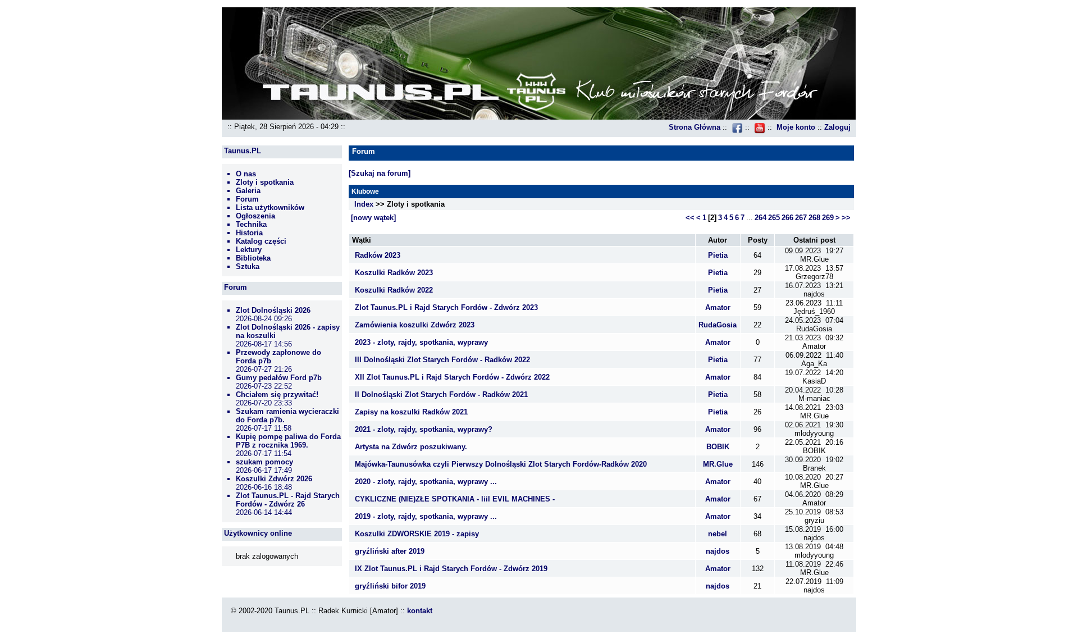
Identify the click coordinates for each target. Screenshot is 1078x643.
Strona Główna (694, 127)
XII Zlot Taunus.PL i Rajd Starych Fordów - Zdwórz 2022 (452, 377)
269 (828, 217)
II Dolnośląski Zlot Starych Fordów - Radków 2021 (441, 394)
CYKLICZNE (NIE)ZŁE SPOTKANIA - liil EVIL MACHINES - (455, 499)
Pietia (718, 255)
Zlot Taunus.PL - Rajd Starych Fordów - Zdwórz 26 (288, 499)
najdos (717, 551)
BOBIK (717, 447)
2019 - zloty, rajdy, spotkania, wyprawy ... (426, 516)
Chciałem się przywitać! (277, 394)
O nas (246, 174)
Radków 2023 (377, 255)
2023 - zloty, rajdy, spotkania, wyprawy (421, 342)
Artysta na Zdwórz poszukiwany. (411, 447)
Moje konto (795, 127)
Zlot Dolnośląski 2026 (273, 310)
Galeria (248, 190)
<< (690, 217)
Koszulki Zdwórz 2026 (274, 479)
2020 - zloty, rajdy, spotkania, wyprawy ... (426, 481)
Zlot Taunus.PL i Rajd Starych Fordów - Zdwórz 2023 (446, 307)
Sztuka (247, 266)
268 (814, 217)
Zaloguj (837, 127)
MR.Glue (718, 464)
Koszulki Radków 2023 (394, 272)
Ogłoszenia (255, 216)
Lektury (249, 249)
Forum (247, 199)
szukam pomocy (264, 462)
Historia (249, 233)
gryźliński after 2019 (389, 551)
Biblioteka (253, 258)
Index (363, 204)
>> (846, 217)
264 (760, 217)
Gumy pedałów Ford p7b (279, 377)
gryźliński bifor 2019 (390, 586)
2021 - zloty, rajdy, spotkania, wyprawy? (423, 429)
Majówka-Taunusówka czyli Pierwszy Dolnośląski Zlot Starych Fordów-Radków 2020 (501, 464)
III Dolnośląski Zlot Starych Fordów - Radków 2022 (442, 359)
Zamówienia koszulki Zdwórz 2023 (414, 325)
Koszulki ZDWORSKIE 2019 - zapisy (417, 534)
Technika (251, 224)
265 (774, 217)
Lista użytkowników (270, 207)
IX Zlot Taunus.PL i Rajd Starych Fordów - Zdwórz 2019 (451, 568)
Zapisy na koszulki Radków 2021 (411, 412)
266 (787, 217)
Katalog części (261, 241)
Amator (717, 307)
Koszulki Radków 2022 (394, 290)
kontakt (419, 610)
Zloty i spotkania (265, 182)
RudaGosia (717, 325)
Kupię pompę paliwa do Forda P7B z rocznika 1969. (288, 440)
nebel (717, 534)
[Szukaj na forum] (379, 173)
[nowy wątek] (373, 217)
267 (801, 217)
